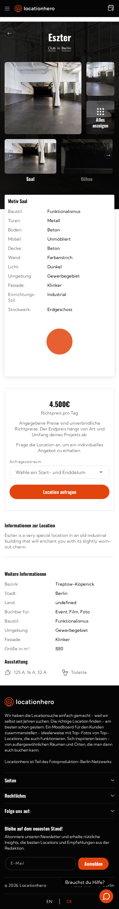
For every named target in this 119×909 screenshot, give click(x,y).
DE (69, 901)
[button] (7, 8)
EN (49, 901)
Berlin (66, 48)
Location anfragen (59, 491)
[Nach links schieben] (11, 155)
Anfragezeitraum (25, 461)
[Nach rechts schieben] (108, 155)
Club (52, 48)
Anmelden (93, 863)
